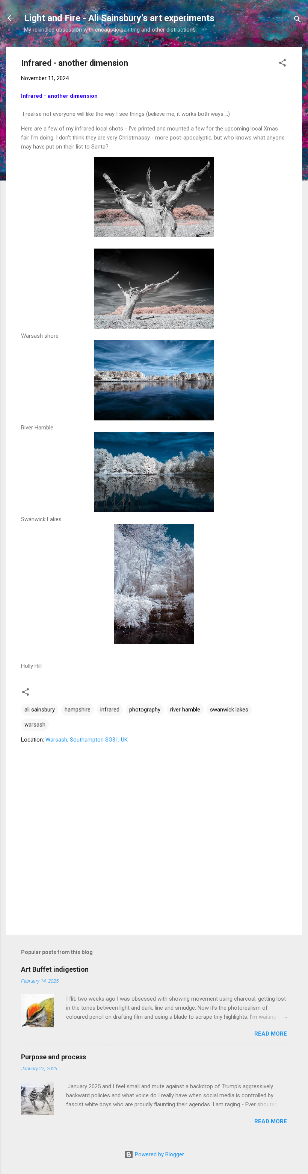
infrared (109, 709)
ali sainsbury (39, 709)
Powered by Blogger (158, 1154)
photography (144, 709)
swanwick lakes (229, 709)
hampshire (78, 709)
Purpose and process (53, 1057)
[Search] (297, 20)
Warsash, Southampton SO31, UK (86, 739)
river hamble (185, 709)
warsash (34, 724)
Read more (270, 1033)
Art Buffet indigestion (55, 969)
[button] (282, 64)
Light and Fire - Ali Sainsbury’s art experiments (119, 18)
